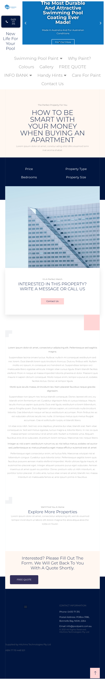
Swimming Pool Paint (36, 58)
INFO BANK (16, 75)
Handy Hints (49, 75)
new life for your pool (10, 41)
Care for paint (86, 75)
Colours (26, 66)
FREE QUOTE (72, 66)
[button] (25, 23)
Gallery (46, 66)
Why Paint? (79, 58)
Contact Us (52, 83)
